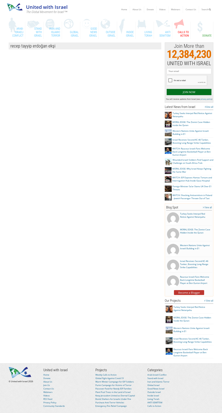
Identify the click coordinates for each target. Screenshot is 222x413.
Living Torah (153, 399)
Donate (150, 9)
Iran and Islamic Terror (158, 381)
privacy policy (206, 99)
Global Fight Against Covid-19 (109, 378)
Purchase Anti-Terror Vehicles (109, 402)
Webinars (175, 9)
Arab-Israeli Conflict (156, 374)
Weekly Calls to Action (106, 374)
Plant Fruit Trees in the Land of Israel (113, 392)
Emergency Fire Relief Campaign (111, 406)
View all (209, 106)
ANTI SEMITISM (154, 402)
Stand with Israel (155, 378)
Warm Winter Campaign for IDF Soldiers (114, 381)
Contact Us (191, 9)
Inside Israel (153, 395)
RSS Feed (47, 399)
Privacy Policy (49, 402)
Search (205, 9)
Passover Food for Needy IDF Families (113, 388)
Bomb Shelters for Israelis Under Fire (113, 399)
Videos (162, 9)
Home (124, 9)
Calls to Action (154, 406)
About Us (137, 9)
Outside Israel (154, 392)
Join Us (46, 385)
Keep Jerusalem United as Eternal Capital (115, 395)
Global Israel (153, 385)
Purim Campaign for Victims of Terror (113, 385)
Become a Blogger (189, 292)
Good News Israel (155, 388)
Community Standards (54, 406)
